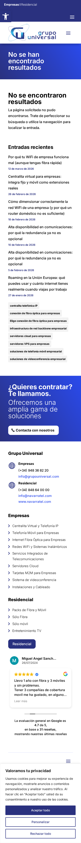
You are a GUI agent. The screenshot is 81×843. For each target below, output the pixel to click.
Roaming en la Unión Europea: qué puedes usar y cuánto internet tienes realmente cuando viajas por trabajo (38, 283)
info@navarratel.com (35, 496)
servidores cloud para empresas (30, 336)
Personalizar (40, 822)
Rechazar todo (40, 833)
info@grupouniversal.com (38, 476)
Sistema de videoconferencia (34, 580)
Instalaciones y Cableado (31, 587)
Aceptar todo (40, 810)
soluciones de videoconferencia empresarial (37, 359)
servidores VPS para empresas (29, 343)
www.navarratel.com (34, 502)
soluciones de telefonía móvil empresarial (36, 351)
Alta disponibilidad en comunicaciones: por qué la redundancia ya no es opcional (40, 233)
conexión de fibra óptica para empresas (35, 313)
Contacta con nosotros (35, 430)
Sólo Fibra (19, 617)
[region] (40, 803)
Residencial (22, 644)
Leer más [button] (20, 701)
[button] (5, 16)
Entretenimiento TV (26, 631)
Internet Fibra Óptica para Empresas (39, 540)
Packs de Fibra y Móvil (29, 610)
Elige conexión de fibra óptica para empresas (38, 320)
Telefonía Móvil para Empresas (35, 533)
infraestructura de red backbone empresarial (38, 328)
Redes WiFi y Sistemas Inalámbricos (39, 547)
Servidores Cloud (25, 566)
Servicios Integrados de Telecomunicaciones (30, 556)
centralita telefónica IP (24, 305)
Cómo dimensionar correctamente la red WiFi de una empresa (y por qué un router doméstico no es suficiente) (40, 207)
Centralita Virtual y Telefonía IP (35, 526)
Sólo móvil (20, 624)
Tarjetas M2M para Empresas (34, 573)
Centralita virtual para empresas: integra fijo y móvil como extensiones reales (38, 182)
